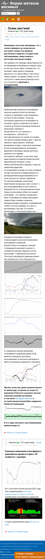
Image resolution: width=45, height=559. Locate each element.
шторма (6, 39)
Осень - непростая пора (17, 37)
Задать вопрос (6, 552)
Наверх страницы (25, 554)
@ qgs (39, 442)
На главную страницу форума (31, 557)
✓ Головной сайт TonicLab (12, 10)
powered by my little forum (5, 557)
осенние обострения (32, 37)
